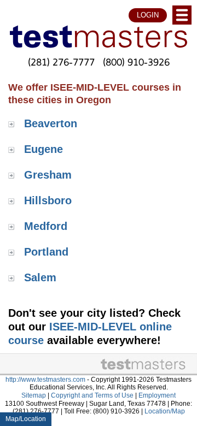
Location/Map (164, 411)
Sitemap (33, 395)
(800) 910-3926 (136, 62)
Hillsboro (48, 200)
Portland (46, 252)
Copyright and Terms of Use (92, 395)
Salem (40, 277)
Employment (157, 395)
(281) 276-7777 (61, 62)
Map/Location (25, 419)
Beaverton (50, 123)
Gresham (48, 175)
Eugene (43, 149)
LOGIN (148, 15)
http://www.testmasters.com (45, 379)
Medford (45, 226)
